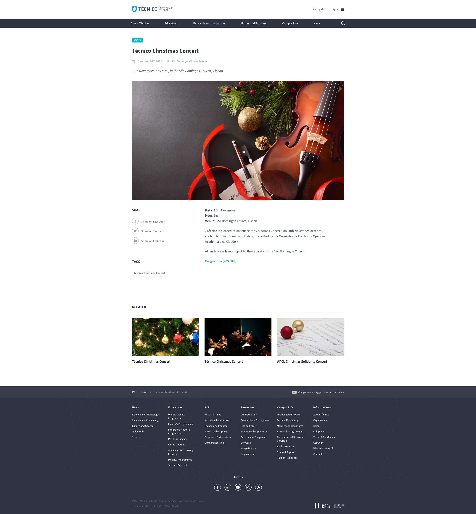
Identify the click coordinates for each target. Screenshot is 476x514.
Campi (316, 426)
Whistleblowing (321, 448)
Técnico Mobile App (288, 420)
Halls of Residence (287, 457)
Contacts (318, 454)
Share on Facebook (153, 221)
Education (171, 23)
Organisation (320, 420)
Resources (247, 407)
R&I (207, 407)
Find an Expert (248, 426)
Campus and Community (145, 420)
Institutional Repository (254, 431)
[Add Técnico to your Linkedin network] (228, 488)
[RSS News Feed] (258, 488)
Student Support (177, 465)
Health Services (286, 446)
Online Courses (176, 444)
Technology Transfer (216, 426)
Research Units (213, 414)
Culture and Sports (142, 426)
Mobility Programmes (180, 459)
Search (340, 23)
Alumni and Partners (253, 23)
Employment (248, 454)
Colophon (318, 431)
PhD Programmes (178, 439)
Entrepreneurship (214, 442)
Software (246, 442)
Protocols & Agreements (291, 431)
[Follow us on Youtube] (238, 488)
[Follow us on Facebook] (217, 488)
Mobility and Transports (290, 426)
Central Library (249, 414)
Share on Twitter (152, 231)
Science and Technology (145, 414)
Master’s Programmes (180, 424)
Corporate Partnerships (218, 437)
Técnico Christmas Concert (149, 273)
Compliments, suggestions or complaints (321, 392)
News (316, 23)
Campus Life (290, 23)
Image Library (248, 448)
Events (137, 40)
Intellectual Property (216, 431)
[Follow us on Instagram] (248, 488)
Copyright (318, 442)
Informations (322, 407)
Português (319, 9)
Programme (220, 261)
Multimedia (138, 431)
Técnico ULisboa (152, 9)
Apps (335, 9)
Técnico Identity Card (288, 414)
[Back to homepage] (134, 392)
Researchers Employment (255, 420)
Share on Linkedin (152, 241)
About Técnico (140, 23)
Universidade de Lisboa (191, 501)
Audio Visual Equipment (253, 437)
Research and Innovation (209, 23)
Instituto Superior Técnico (162, 501)
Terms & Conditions (324, 437)
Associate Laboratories (218, 420)
